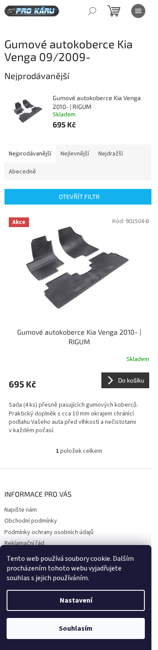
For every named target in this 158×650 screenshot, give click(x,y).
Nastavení (76, 600)
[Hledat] (92, 11)
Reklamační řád (24, 543)
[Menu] (138, 11)
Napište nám (20, 510)
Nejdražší (110, 153)
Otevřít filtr (79, 196)
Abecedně (22, 171)
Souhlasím (76, 628)
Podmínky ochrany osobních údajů (48, 532)
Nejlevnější (75, 153)
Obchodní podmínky (30, 520)
